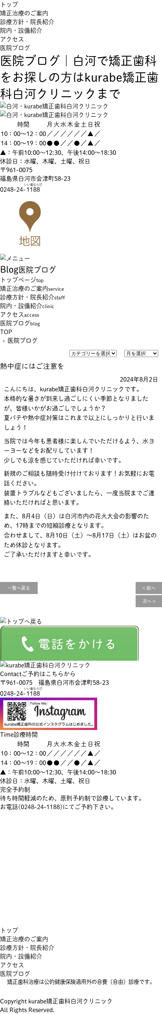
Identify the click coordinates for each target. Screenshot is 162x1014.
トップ (9, 4)
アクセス (12, 39)
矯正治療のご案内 (24, 13)
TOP (6, 331)
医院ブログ (15, 47)
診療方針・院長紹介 (27, 21)
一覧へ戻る (19, 588)
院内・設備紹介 (21, 30)
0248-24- (21, 189)
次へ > (149, 601)
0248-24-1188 (40, 806)
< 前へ (149, 588)
